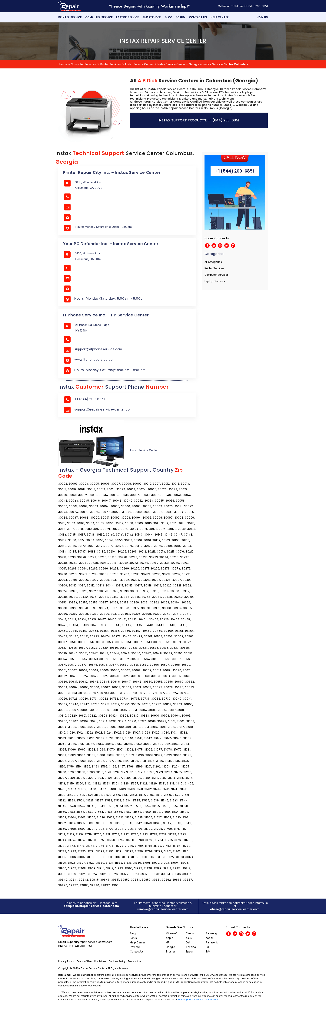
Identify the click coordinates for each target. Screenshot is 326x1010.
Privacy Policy (66, 961)
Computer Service (99, 17)
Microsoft (172, 933)
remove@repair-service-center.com (162, 909)
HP (167, 942)
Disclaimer (100, 961)
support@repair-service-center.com (103, 409)
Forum (180, 17)
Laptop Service (127, 17)
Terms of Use (84, 961)
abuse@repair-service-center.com (234, 909)
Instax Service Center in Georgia (178, 64)
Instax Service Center (139, 64)
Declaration (134, 961)
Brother (170, 951)
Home (63, 64)
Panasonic (212, 942)
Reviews (135, 947)
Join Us (262, 17)
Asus (189, 937)
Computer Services (83, 64)
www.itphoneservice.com (94, 359)
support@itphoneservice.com (98, 349)
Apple (169, 937)
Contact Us (198, 17)
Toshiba (191, 947)
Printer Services (110, 64)
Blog (168, 17)
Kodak (210, 937)
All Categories (213, 261)
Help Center (220, 17)
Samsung (211, 933)
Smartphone (151, 17)
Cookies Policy (117, 961)
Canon (190, 933)
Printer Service (70, 17)
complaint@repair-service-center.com (91, 906)
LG (207, 947)
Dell (188, 942)
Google (170, 947)
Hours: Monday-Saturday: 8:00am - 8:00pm (109, 298)
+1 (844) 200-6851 (256, 6)
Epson (190, 951)
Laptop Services (215, 281)
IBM (208, 951)
